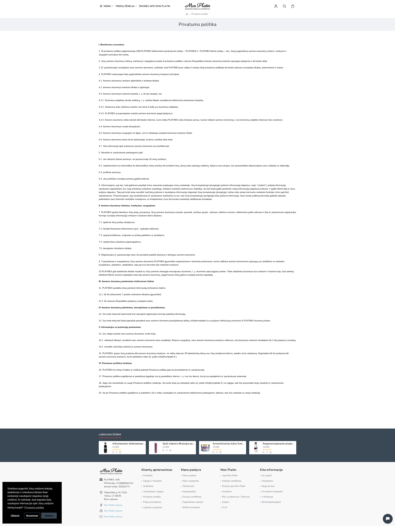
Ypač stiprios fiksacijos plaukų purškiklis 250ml (178, 443)
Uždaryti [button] (15, 515)
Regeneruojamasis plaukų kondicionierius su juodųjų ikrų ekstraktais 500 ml (279, 443)
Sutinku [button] (49, 515)
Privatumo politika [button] (34, 507)
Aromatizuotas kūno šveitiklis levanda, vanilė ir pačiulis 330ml (229, 443)
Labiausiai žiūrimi (110, 434)
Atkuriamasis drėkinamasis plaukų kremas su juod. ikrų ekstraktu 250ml (128, 443)
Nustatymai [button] (32, 515)
